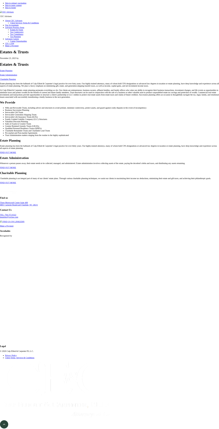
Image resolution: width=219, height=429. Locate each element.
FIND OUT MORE (8, 152)
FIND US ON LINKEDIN (13, 222)
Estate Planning (6, 71)
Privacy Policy (11, 355)
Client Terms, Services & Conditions (19, 358)
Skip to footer (10, 8)
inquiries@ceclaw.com (9, 217)
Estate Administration (8, 75)
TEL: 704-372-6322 (8, 215)
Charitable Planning (8, 79)
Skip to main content (13, 5)
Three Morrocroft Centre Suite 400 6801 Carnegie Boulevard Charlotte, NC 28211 (19, 204)
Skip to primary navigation (15, 3)
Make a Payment (6, 226)
